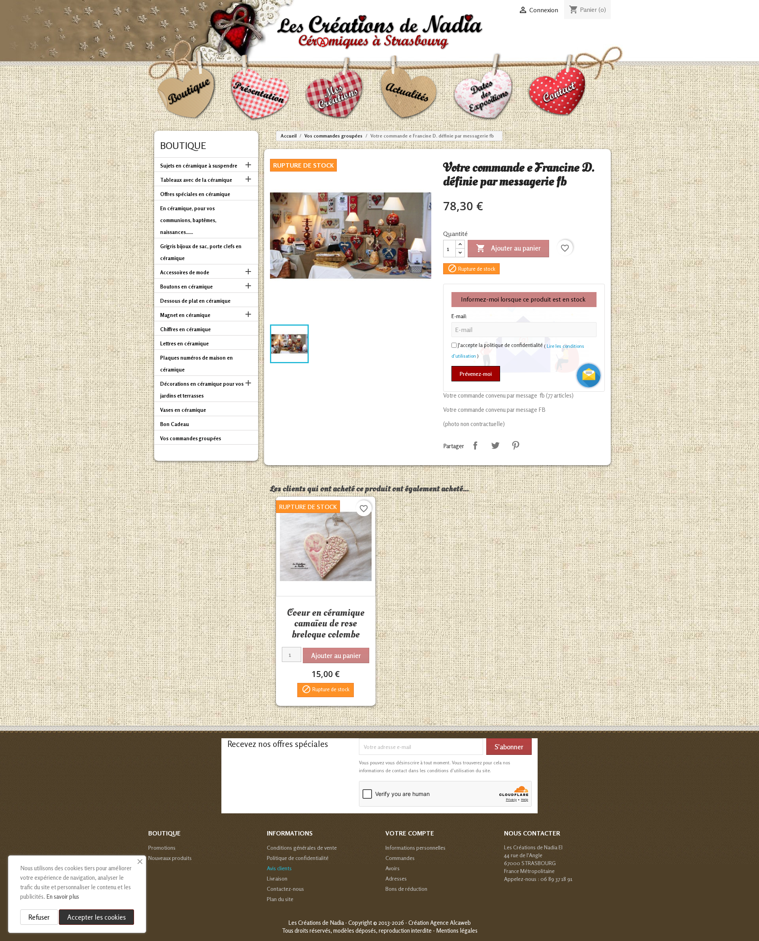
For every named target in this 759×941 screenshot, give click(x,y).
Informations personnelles (415, 847)
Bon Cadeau (174, 424)
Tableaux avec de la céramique (196, 180)
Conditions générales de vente (302, 847)
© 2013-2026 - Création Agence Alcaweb (422, 922)
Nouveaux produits (170, 857)
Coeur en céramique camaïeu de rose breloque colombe (325, 623)
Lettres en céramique (184, 343)
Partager (475, 445)
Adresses (396, 878)
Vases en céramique (183, 410)
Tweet (495, 445)
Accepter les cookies (96, 917)
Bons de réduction (406, 888)
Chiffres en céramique (185, 329)
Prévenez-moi (476, 373)
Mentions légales (457, 930)
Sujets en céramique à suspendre (198, 165)
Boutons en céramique (186, 286)
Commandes (400, 857)
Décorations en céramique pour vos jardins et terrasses (202, 390)
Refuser (39, 917)
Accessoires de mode (184, 272)
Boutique (183, 145)
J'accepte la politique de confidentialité (500, 345)
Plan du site (280, 899)
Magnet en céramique (185, 315)
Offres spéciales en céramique (195, 194)
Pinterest (515, 445)
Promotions (162, 847)
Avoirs (392, 868)
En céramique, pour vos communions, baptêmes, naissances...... (188, 220)
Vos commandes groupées (190, 438)
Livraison (277, 878)
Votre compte (409, 833)
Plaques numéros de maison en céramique (196, 364)
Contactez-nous (285, 888)
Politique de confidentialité (298, 857)
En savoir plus (62, 896)
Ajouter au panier (508, 248)
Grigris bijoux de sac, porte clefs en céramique (201, 252)
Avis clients (279, 868)
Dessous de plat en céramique (195, 301)
